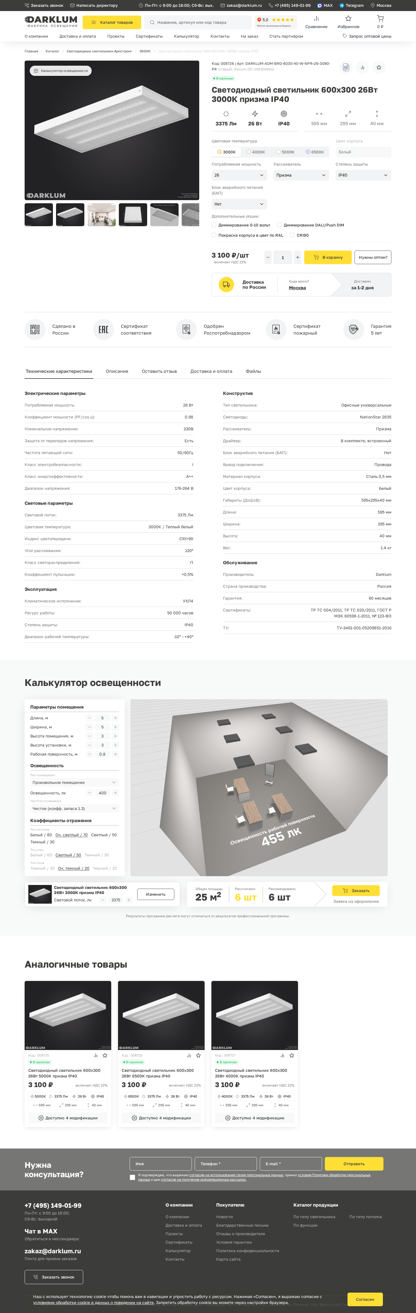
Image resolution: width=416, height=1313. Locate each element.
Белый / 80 (41, 834)
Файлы (253, 371)
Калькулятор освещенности (64, 71)
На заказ (249, 36)
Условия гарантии (234, 1242)
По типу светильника (314, 1216)
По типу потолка (365, 1216)
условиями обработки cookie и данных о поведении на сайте (93, 1302)
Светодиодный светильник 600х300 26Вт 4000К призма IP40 (251, 1073)
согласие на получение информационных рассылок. (203, 1179)
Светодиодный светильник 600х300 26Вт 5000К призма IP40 (64, 1073)
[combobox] (363, 152)
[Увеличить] (297, 257)
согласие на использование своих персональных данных (236, 1175)
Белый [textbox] (345, 152)
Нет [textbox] (218, 204)
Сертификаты (149, 36)
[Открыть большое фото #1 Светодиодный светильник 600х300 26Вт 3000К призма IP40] (112, 63)
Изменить (156, 894)
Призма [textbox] (283, 175)
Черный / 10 (105, 868)
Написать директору (97, 5)
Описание (117, 371)
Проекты (116, 36)
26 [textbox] (217, 175)
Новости (224, 1216)
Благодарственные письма (242, 1225)
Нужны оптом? (373, 257)
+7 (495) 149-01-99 (293, 5)
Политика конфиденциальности (247, 1250)
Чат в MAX (41, 1231)
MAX (328, 5)
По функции (305, 1225)
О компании (36, 36)
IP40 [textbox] (342, 175)
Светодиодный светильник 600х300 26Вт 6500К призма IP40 (158, 1073)
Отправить (354, 1163)
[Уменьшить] (268, 257)
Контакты (220, 36)
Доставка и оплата (77, 36)
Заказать (361, 890)
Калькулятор (186, 36)
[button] (192, 214)
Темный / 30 (42, 841)
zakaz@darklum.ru (244, 5)
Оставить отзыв (159, 371)
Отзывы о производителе (240, 1233)
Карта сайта (228, 1259)
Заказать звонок (47, 5)
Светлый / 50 (104, 834)
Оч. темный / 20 (73, 868)
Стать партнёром (286, 36)
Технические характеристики (59, 371)
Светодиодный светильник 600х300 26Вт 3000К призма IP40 (90, 890)
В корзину (333, 257)
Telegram (355, 5)
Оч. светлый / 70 (71, 834)
